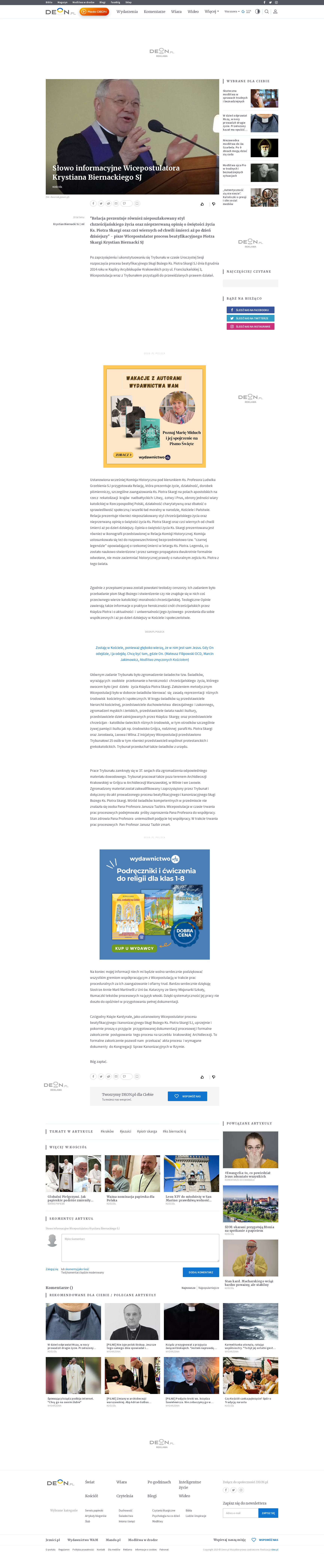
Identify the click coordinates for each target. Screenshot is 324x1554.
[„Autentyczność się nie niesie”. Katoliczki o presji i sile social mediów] (264, 197)
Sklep (128, 2)
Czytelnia (124, 1496)
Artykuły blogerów (95, 1516)
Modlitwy (157, 1521)
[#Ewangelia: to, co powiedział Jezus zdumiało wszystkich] (250, 1149)
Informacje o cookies (146, 1549)
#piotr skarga (147, 1131)
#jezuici (125, 1131)
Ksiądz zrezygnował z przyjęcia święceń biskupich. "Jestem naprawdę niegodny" (190, 1348)
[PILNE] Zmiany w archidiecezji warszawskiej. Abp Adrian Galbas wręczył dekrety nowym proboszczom (131, 1402)
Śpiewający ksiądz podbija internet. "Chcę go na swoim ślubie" (71, 1400)
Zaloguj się (52, 1269)
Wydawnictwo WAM (83, 1540)
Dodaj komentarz (201, 1272)
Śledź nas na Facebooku (252, 310)
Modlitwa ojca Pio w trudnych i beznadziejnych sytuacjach (234, 170)
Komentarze (154, 11)
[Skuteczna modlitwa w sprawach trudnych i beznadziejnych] (264, 98)
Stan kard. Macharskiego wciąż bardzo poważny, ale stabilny (249, 1283)
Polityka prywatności (83, 1549)
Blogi (103, 2)
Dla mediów (114, 1549)
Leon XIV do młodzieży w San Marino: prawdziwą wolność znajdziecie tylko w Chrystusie (189, 1200)
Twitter (270, 2)
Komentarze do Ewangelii (239, 1179)
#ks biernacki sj (174, 1131)
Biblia (49, 2)
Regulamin (64, 1549)
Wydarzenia (127, 11)
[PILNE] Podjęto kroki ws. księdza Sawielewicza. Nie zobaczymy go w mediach (188, 1402)
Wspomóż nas (191, 1096)
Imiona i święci (127, 1521)
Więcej (210, 11)
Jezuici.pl (53, 1540)
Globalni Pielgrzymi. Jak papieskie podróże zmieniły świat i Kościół (69, 1200)
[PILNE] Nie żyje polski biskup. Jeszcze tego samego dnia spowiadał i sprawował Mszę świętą (131, 1348)
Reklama (127, 1549)
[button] (257, 12)
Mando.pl (113, 1540)
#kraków (107, 1131)
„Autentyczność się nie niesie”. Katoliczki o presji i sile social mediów (235, 197)
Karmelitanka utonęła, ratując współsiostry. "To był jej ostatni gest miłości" (249, 1348)
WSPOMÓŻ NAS (268, 1540)
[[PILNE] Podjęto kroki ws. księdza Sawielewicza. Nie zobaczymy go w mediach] (191, 1375)
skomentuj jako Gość (77, 1269)
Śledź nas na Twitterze (252, 318)
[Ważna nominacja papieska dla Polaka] (132, 1173)
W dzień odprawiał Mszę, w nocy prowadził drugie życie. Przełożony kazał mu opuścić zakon (235, 124)
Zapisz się (268, 1513)
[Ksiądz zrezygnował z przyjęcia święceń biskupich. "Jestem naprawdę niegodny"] (191, 1321)
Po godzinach (159, 1482)
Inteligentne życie (190, 1485)
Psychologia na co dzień (166, 1516)
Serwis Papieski (56, 1203)
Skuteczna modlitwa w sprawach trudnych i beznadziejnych (235, 96)
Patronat (164, 1549)
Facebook (264, 2)
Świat (89, 1482)
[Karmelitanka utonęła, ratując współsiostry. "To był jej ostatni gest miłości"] (250, 1321)
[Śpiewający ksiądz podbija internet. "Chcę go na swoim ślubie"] (73, 1375)
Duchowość (125, 1510)
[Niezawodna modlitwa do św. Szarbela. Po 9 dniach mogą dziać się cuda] (264, 148)
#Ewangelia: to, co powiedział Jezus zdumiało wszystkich (248, 1174)
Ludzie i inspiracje (196, 1516)
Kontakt (101, 1549)
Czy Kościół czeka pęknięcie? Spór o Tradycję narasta (248, 1400)
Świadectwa (126, 1516)
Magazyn (62, 2)
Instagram (276, 2)
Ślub (87, 1521)
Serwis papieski (94, 1510)
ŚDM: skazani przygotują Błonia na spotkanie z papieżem (249, 1228)
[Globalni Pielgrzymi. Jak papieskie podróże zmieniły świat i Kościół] (73, 1173)
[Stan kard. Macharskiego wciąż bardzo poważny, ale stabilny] (250, 1258)
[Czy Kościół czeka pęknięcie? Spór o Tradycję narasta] (250, 1375)
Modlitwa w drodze (83, 2)
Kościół (57, 187)
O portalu (51, 1549)
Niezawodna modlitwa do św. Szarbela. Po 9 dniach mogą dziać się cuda (235, 147)
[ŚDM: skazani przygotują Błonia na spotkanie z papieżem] (250, 1203)
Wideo (193, 11)
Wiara (176, 11)
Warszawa (231, 11)
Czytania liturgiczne (163, 1510)
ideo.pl (274, 1549)
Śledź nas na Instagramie (253, 326)
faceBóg (115, 2)
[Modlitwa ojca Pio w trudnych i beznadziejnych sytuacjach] (264, 173)
